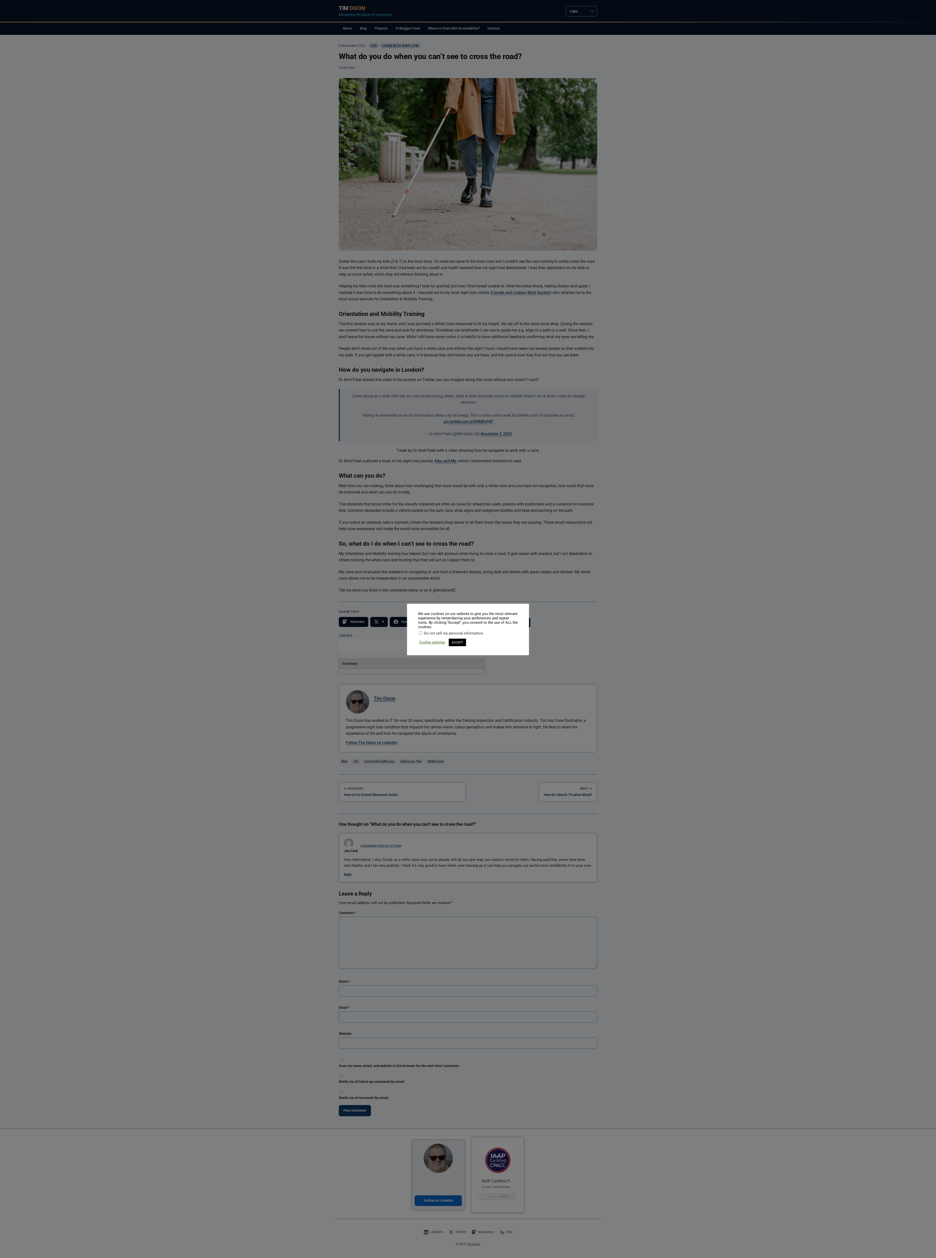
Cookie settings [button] (432, 642)
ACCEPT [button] (457, 642)
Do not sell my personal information (453, 633)
